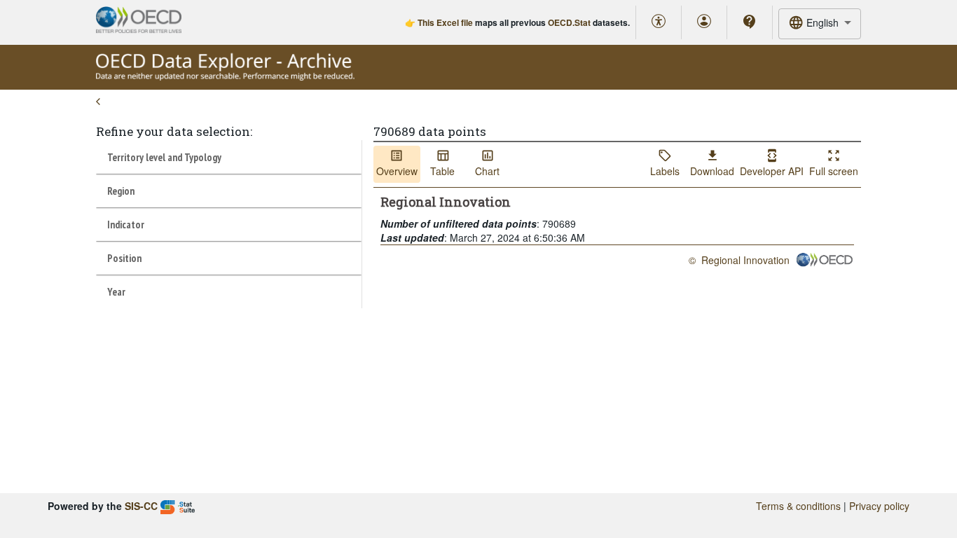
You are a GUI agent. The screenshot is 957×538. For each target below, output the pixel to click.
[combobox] (819, 23)
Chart (487, 171)
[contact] (749, 22)
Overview (397, 171)
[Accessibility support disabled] (658, 22)
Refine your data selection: (174, 131)
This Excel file (445, 22)
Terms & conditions (798, 506)
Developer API (772, 171)
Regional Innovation (745, 260)
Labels (665, 171)
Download (712, 171)
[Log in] (704, 22)
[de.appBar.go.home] (225, 77)
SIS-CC (141, 506)
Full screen (833, 171)
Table (442, 171)
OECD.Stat (569, 22)
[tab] (229, 157)
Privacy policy (879, 506)
